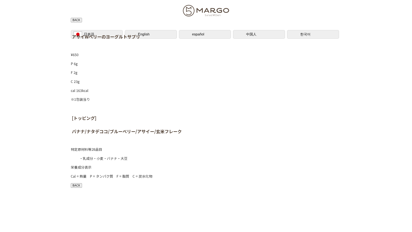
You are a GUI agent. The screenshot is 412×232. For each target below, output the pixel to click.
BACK (76, 20)
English (144, 34)
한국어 (305, 34)
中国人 (251, 34)
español (198, 34)
